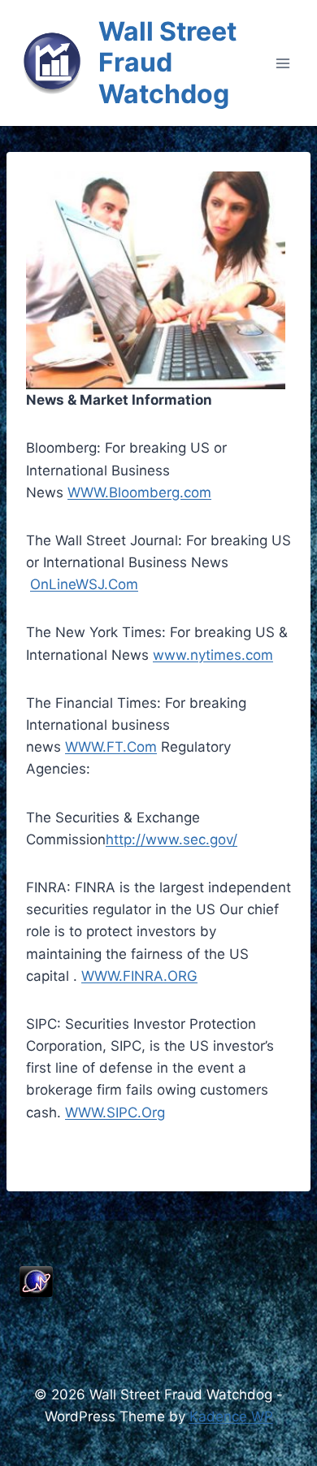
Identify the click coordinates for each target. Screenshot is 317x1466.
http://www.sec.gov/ (171, 839)
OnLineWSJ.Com (84, 584)
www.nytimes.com (213, 655)
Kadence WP (231, 1416)
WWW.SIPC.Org (115, 1112)
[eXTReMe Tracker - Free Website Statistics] (158, 1281)
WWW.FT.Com (111, 747)
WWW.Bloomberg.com (139, 492)
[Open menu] (282, 63)
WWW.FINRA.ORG (139, 976)
